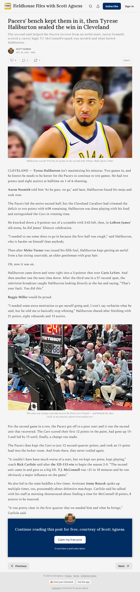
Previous (20, 566)
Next (121, 566)
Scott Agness (23, 49)
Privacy (68, 575)
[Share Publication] (98, 6)
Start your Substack (63, 582)
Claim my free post (70, 539)
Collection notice (88, 575)
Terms (76, 575)
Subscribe (112, 6)
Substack (56, 588)
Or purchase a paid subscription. (70, 548)
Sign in (129, 6)
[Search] (90, 6)
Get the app (84, 582)
